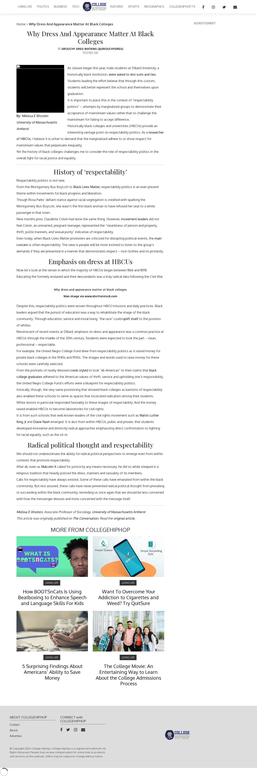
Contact (14, 724)
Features (116, 6)
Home (20, 24)
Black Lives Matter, (86, 187)
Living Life (25, 6)
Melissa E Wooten (35, 116)
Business (60, 6)
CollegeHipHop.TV (182, 6)
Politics (43, 6)
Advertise (16, 736)
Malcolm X (48, 467)
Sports (133, 6)
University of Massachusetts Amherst (118, 512)
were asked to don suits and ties (132, 74)
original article (124, 518)
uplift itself (130, 319)
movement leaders (134, 219)
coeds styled (78, 370)
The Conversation (85, 518)
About (13, 730)
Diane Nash (41, 422)
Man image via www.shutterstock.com (90, 296)
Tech (75, 6)
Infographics (154, 6)
